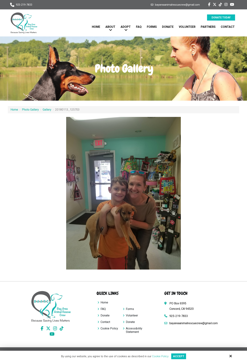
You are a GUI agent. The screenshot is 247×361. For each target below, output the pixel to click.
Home (14, 109)
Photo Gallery (30, 109)
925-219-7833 (24, 4)
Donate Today (221, 17)
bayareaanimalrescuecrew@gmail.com (177, 4)
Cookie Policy (160, 356)
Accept (178, 356)
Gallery (47, 109)
